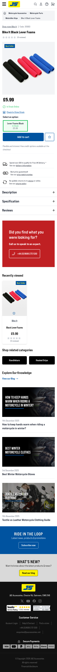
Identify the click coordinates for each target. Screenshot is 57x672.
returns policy (21, 183)
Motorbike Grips (12, 18)
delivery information (23, 165)
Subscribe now (28, 545)
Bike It (14, 320)
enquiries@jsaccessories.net (28, 632)
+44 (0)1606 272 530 (27, 253)
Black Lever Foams (14, 327)
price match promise (25, 174)
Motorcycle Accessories (18, 13)
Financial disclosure (29, 666)
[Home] (4, 13)
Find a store (44, 623)
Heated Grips (42, 360)
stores (30, 181)
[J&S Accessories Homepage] (14, 4)
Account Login (12, 623)
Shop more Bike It (9, 26)
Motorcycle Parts (36, 13)
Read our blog (28, 572)
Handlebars (14, 360)
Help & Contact (28, 623)
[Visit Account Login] (41, 4)
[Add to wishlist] (49, 137)
